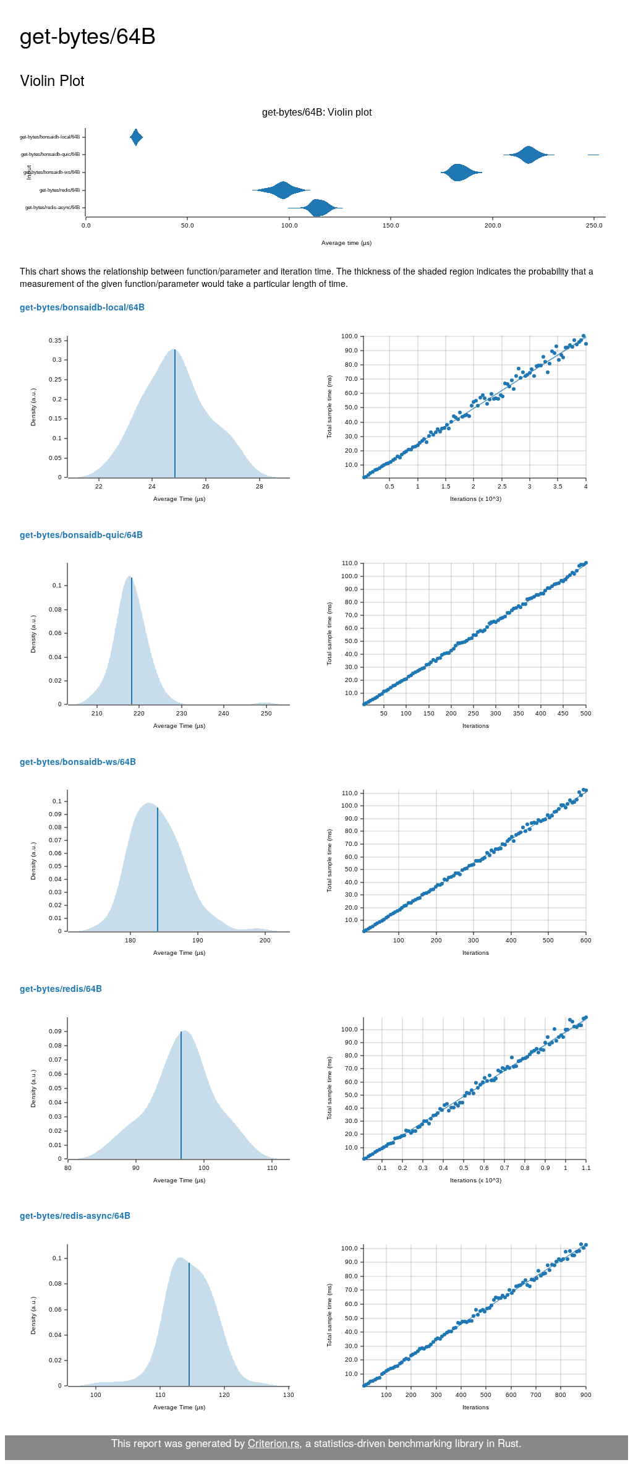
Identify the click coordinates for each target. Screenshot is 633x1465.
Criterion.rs (273, 1442)
